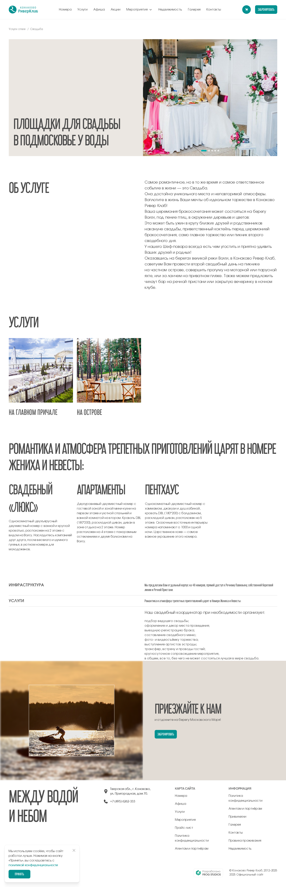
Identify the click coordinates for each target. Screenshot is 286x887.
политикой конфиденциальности (33, 865)
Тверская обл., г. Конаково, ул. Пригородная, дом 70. (130, 791)
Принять (19, 874)
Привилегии (237, 816)
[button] (204, 150)
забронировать (266, 9)
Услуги (82, 9)
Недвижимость (170, 9)
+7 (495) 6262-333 (122, 801)
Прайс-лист (184, 827)
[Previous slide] (152, 97)
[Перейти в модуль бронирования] (246, 9)
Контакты (213, 9)
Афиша (99, 9)
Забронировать (165, 734)
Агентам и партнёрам (191, 848)
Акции (115, 9)
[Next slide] (268, 97)
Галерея (194, 9)
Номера (65, 9)
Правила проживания (245, 840)
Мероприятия (137, 9)
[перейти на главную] (23, 9)
